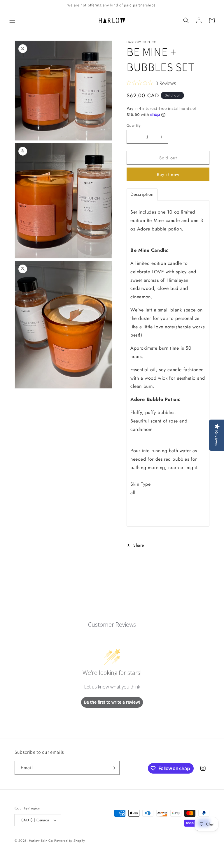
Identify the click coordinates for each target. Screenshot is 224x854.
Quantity (134, 125)
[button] (12, 20)
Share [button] (138, 545)
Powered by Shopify (69, 840)
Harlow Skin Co (41, 840)
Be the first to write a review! (112, 702)
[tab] (142, 194)
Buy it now (168, 174)
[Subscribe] (112, 768)
